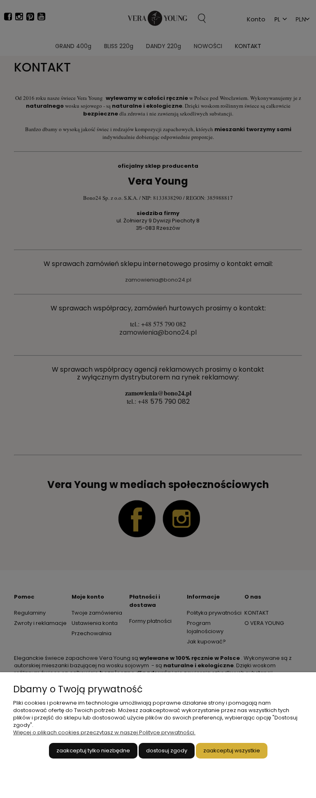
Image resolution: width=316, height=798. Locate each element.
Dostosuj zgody (166, 750)
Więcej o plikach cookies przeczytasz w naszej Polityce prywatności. (104, 732)
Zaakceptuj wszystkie (231, 750)
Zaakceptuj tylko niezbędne (93, 750)
